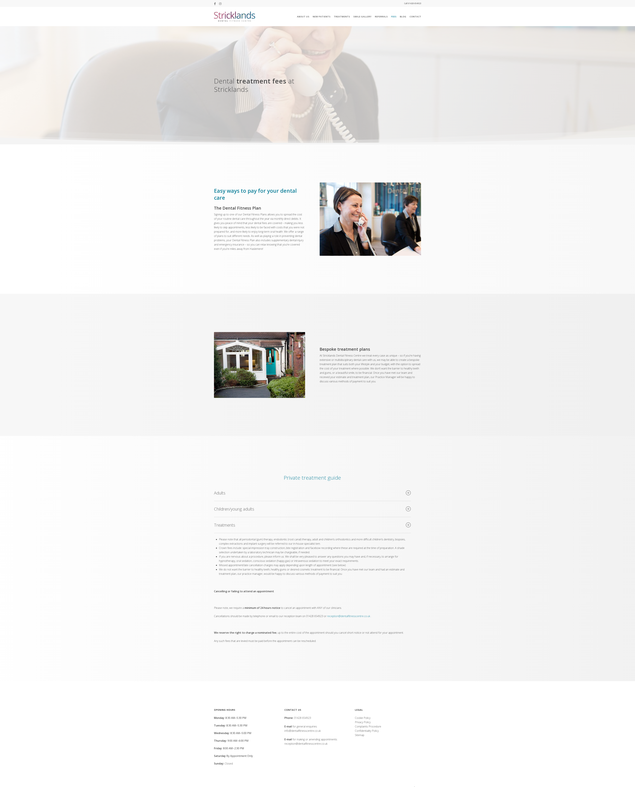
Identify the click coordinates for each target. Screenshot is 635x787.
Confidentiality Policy (367, 731)
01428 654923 (302, 718)
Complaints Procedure (368, 726)
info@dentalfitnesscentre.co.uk (302, 731)
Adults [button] (219, 493)
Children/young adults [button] (234, 509)
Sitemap (359, 735)
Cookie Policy (362, 718)
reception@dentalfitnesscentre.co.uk (348, 616)
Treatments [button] (224, 525)
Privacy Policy (363, 722)
